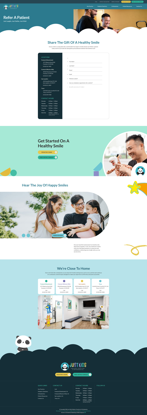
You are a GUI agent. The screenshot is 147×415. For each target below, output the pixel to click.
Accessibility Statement (72, 411)
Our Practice (90, 6)
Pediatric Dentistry (102, 6)
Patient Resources (127, 6)
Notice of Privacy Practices (84, 411)
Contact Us (139, 6)
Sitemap (58, 411)
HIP (85, 412)
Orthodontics (115, 6)
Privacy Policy (63, 411)
